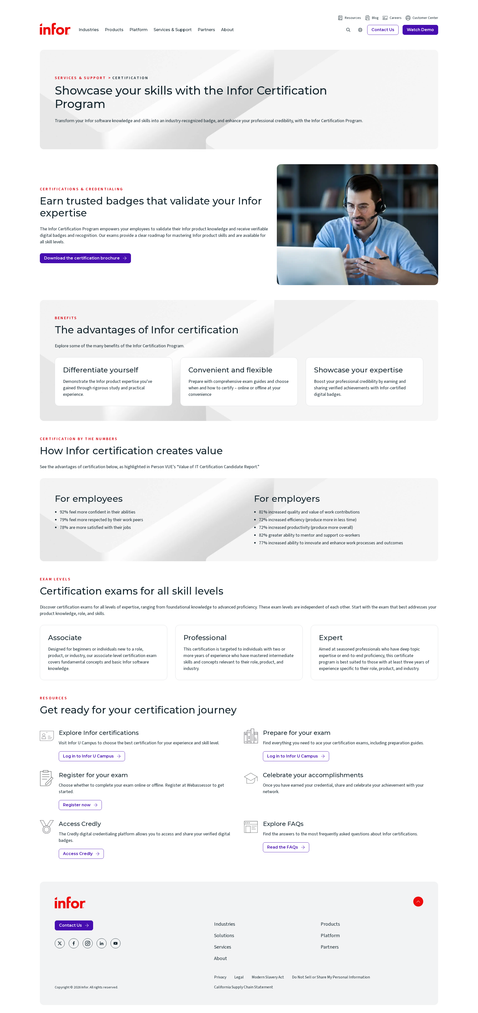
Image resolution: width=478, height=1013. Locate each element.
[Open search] (348, 30)
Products (114, 29)
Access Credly (81, 855)
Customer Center (425, 17)
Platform (138, 29)
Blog (375, 17)
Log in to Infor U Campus (88, 757)
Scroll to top (418, 902)
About (227, 29)
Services (222, 947)
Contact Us (382, 29)
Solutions (224, 935)
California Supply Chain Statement (243, 987)
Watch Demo (420, 29)
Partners (206, 29)
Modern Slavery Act (268, 977)
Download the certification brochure (82, 259)
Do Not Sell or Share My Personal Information (331, 977)
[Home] (55, 29)
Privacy (220, 977)
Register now (80, 806)
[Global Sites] (360, 30)
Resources (353, 17)
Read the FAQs (285, 848)
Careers (396, 17)
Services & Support (173, 29)
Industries (89, 29)
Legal (239, 977)
